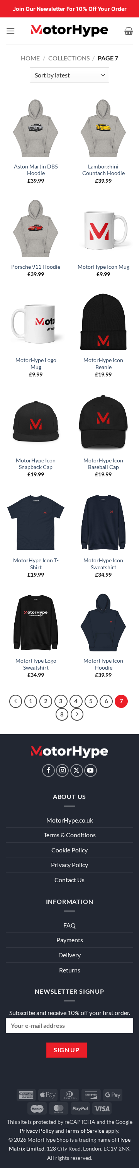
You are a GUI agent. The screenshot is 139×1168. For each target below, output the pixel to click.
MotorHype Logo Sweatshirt (35, 664)
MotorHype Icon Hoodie (103, 664)
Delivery (69, 954)
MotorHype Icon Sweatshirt (103, 563)
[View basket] (128, 31)
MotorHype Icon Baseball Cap (103, 464)
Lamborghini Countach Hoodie (103, 170)
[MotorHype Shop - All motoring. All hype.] (69, 31)
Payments (69, 939)
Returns (69, 970)
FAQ (69, 925)
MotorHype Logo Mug (35, 363)
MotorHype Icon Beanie (103, 363)
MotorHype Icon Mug (103, 267)
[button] (10, 30)
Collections (69, 58)
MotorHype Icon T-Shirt (36, 563)
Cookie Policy (69, 850)
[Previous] (15, 701)
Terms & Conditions (70, 834)
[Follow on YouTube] (90, 770)
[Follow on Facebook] (48, 770)
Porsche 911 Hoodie (35, 267)
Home (30, 58)
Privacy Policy (69, 864)
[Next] (77, 714)
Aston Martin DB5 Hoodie (36, 170)
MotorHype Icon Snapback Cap (36, 464)
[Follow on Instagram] (62, 770)
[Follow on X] (76, 770)
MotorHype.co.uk (69, 820)
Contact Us (69, 879)
